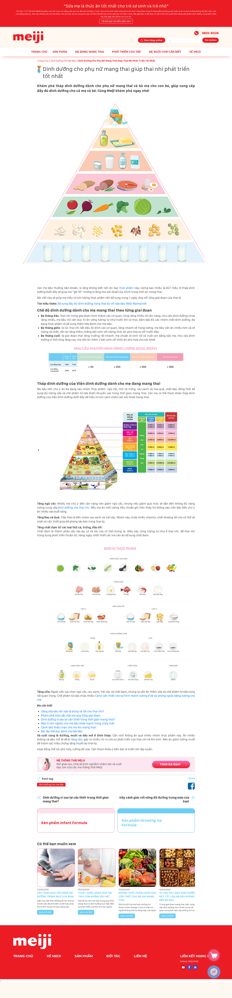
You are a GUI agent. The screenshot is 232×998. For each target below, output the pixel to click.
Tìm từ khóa (210, 40)
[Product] (215, 955)
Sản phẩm (60, 51)
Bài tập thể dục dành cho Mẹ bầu (62, 731)
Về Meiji (195, 51)
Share (192, 778)
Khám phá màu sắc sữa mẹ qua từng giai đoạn (70, 715)
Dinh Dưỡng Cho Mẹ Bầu (63, 60)
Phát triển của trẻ (126, 51)
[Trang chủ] (28, 37)
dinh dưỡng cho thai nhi (73, 507)
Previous (40, 870)
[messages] (215, 973)
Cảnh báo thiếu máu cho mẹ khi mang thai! (68, 727)
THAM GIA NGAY (170, 764)
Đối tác (113, 956)
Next (192, 870)
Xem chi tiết (45, 912)
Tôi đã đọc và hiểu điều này (116, 21)
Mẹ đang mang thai (89, 51)
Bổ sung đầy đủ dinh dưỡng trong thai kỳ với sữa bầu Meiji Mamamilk (102, 303)
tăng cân (77, 739)
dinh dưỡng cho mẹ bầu (51, 784)
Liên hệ (140, 956)
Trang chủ (39, 51)
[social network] (183, 967)
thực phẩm (126, 288)
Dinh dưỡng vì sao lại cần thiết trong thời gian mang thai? (78, 719)
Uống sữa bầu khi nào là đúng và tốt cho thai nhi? (72, 711)
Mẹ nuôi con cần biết (165, 51)
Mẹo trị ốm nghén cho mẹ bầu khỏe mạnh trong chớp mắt (77, 723)
